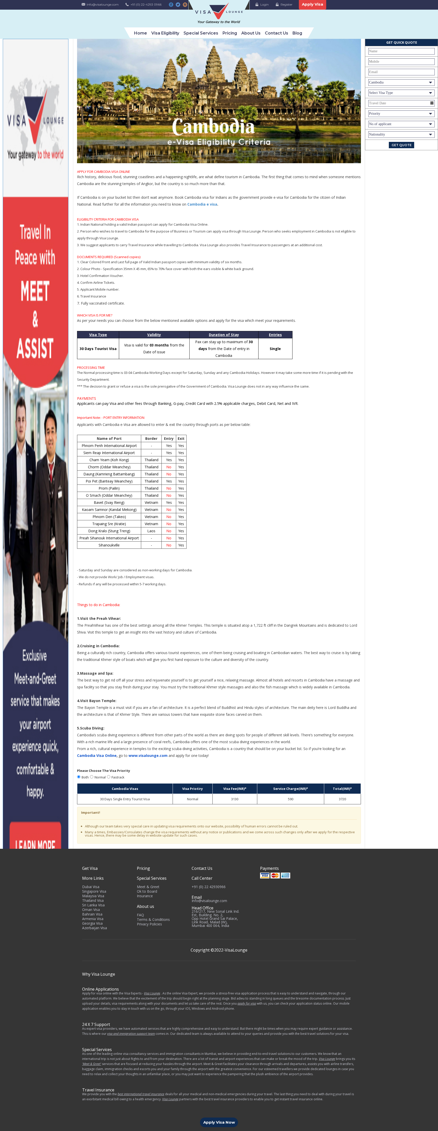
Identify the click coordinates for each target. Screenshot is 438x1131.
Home (140, 33)
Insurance (145, 895)
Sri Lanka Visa (93, 905)
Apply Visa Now (219, 1122)
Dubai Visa (90, 886)
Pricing (230, 33)
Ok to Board (147, 891)
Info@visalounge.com (103, 4)
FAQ (140, 914)
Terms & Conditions (153, 919)
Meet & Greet (148, 886)
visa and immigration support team (131, 1034)
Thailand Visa (93, 900)
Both (85, 777)
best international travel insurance (141, 1094)
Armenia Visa (92, 918)
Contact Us (276, 33)
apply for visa (247, 1003)
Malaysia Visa (93, 895)
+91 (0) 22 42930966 (209, 886)
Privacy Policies (149, 924)
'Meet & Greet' (91, 1064)
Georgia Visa (92, 923)
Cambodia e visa (202, 204)
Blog (297, 33)
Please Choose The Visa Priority (103, 770)
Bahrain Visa (92, 914)
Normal (100, 777)
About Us (251, 33)
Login (264, 4)
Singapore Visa (94, 891)
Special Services (201, 33)
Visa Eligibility (165, 33)
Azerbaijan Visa (94, 927)
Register (287, 4)
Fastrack (118, 777)
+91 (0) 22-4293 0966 (146, 4)
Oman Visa (91, 909)
